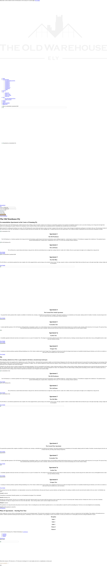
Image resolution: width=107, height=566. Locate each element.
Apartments (2, 210)
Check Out (2, 208)
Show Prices (2, 214)
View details (37, 0)
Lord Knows (25, 531)
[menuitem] (54, 78)
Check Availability (3, 563)
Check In (2, 207)
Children (1, 213)
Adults (1, 212)
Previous (1, 205)
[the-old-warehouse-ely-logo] (53, 76)
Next (4, 205)
